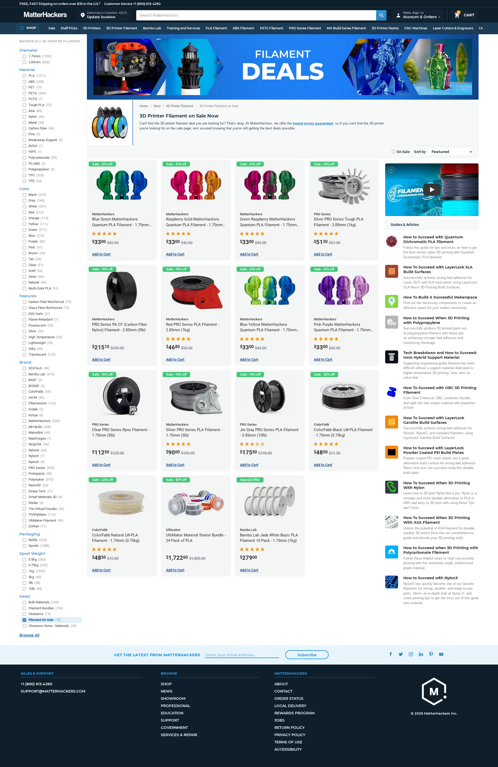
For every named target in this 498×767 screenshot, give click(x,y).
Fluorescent (41, 325)
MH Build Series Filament (346, 28)
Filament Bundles (46, 608)
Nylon (36, 117)
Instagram (410, 654)
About (281, 684)
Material (27, 69)
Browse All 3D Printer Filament (49, 41)
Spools (39, 546)
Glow (36, 331)
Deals (24, 596)
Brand (25, 362)
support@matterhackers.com (53, 691)
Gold (36, 271)
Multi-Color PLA (44, 288)
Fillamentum (42, 403)
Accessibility (288, 749)
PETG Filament (271, 28)
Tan (35, 259)
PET (35, 87)
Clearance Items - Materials (53, 625)
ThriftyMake (42, 514)
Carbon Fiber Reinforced (50, 302)
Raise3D (39, 485)
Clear (36, 265)
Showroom (173, 698)
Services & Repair (179, 735)
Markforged (40, 438)
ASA (35, 111)
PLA (37, 76)
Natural (38, 282)
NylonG (38, 450)
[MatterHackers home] (45, 15)
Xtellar (36, 503)
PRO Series (41, 467)
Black (37, 195)
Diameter (28, 50)
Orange (39, 218)
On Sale (403, 152)
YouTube (441, 654)
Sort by (420, 152)
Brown (37, 253)
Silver (36, 276)
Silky (36, 349)
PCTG (36, 99)
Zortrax (37, 526)
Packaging (29, 533)
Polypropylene (42, 169)
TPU (36, 175)
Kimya (36, 415)
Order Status (288, 698)
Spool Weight (32, 553)
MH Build (40, 427)
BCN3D (37, 386)
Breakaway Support (46, 140)
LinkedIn (420, 654)
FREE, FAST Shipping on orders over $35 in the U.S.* (59, 4)
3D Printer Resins (385, 28)
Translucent (42, 354)
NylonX (37, 462)
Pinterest (430, 654)
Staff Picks (69, 28)
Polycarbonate (43, 158)
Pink (36, 247)
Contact (283, 691)
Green (38, 230)
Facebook (390, 654)
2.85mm (39, 62)
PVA (34, 134)
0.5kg (37, 559)
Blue (36, 235)
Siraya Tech (41, 491)
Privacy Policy (289, 735)
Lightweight (41, 343)
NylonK (37, 456)
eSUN (36, 397)
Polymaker (41, 479)
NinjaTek (39, 444)
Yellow (38, 224)
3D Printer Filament (121, 28)
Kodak (36, 409)
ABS (36, 81)
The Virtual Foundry (46, 508)
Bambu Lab (152, 28)
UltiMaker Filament (46, 520)
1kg (37, 571)
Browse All (29, 635)
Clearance (40, 614)
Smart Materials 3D (46, 497)
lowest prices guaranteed (313, 123)
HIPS (35, 152)
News (166, 691)
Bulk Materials (44, 602)
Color (24, 188)
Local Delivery (290, 705)
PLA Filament (216, 28)
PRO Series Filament (305, 28)
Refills (38, 540)
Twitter (400, 654)
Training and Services (183, 28)
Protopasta (40, 473)
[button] (104, 15)
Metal (36, 122)
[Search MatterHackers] (381, 15)
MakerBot (39, 432)
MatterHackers (44, 421)
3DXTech (39, 368)
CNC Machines (415, 28)
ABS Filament (243, 28)
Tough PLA (40, 105)
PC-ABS (37, 163)
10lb (35, 588)
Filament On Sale (45, 620)
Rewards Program (294, 713)
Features (27, 296)
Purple (37, 241)
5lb (34, 583)
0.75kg (38, 565)
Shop (166, 684)
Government (174, 727)
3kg (35, 577)
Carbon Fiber (41, 128)
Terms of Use (288, 742)
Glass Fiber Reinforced (49, 308)
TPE (35, 181)
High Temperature (45, 337)
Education (172, 713)
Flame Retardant (43, 319)
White (37, 206)
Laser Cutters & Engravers (453, 28)
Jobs (279, 720)
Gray (37, 200)
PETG (37, 93)
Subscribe (307, 655)
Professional (175, 705)
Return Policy (289, 727)
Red (36, 212)
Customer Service (118, 4)
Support (170, 720)
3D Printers (92, 28)
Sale (52, 28)
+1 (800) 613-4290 (147, 4)
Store (157, 106)
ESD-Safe (39, 313)
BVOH (36, 146)
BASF (35, 380)
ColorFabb (40, 391)
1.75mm (40, 56)
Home (144, 106)
